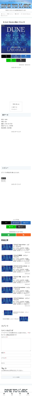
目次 (14, 104)
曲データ (15, 107)
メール (3, 358)
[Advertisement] (16, 84)
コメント (4, 337)
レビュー (15, 109)
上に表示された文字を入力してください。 (12, 370)
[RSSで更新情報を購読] (23, 234)
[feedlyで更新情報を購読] (8, 234)
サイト (3, 363)
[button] (21, 60)
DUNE (4, 178)
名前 (3, 352)
